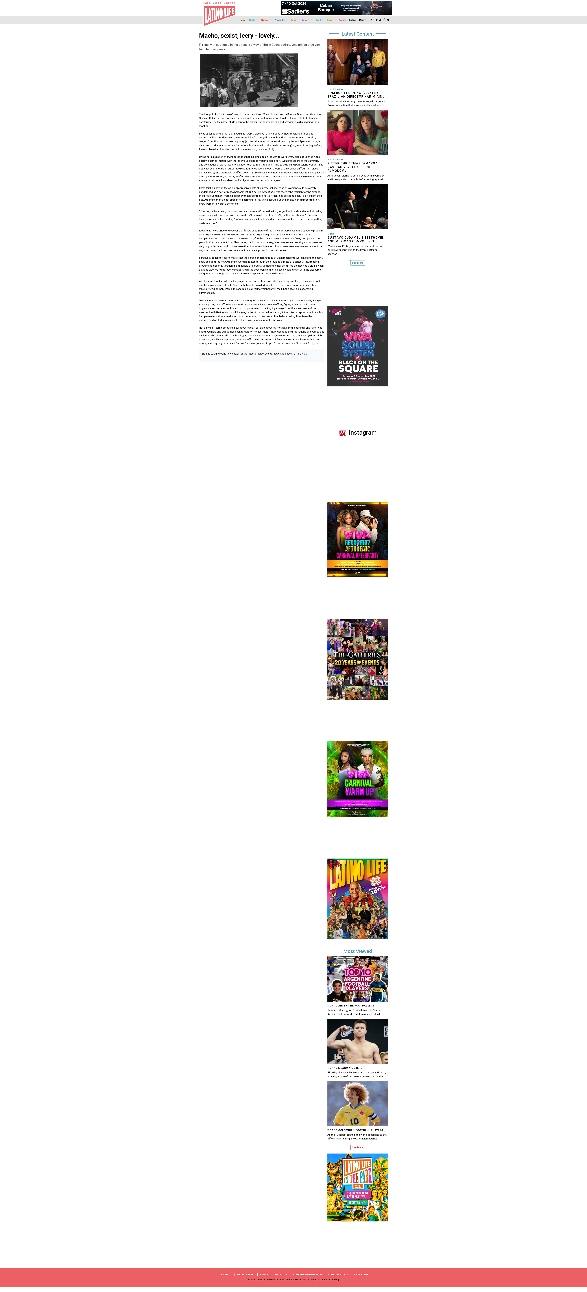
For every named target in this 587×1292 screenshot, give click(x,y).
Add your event (246, 1275)
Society (306, 19)
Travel (330, 19)
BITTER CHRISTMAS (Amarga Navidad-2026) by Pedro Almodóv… (352, 167)
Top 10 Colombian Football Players (355, 1130)
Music (252, 19)
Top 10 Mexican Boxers (344, 1067)
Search (264, 1275)
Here (304, 353)
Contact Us (280, 1275)
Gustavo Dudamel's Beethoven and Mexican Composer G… (356, 239)
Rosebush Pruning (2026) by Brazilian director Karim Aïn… (356, 94)
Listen (352, 19)
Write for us (361, 1275)
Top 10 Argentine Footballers (350, 1005)
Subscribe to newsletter (307, 1275)
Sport (319, 19)
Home (243, 19)
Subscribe (229, 2)
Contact (217, 2)
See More (358, 262)
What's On (280, 19)
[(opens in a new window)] (336, 8)
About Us (226, 1275)
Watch (342, 19)
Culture (265, 19)
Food (294, 19)
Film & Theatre (335, 89)
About (207, 2)
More (362, 19)
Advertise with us (338, 1275)
